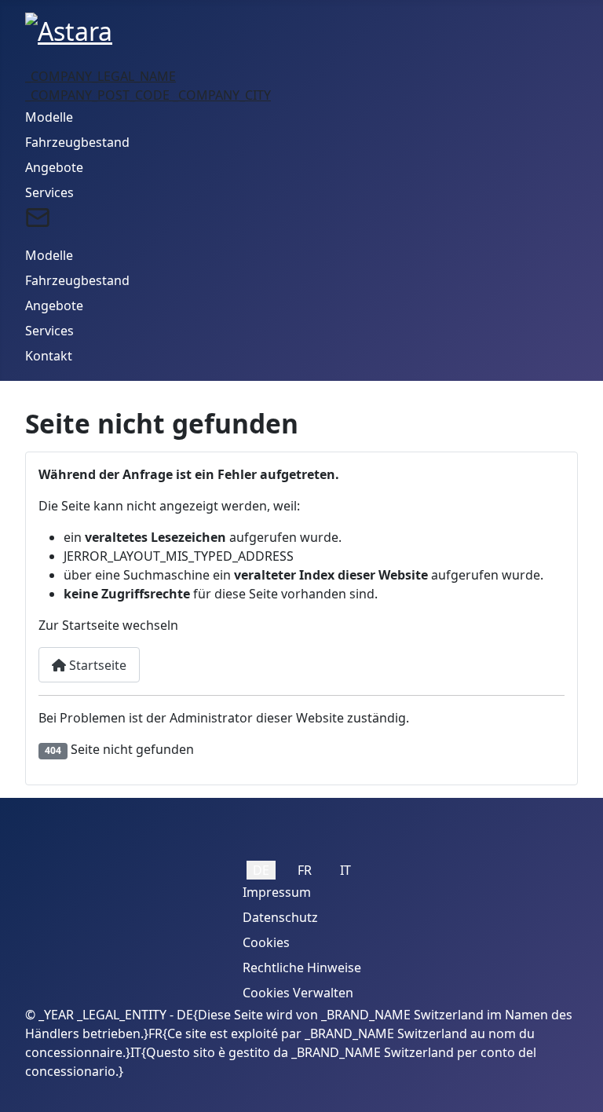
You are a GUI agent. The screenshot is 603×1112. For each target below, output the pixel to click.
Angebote (54, 167)
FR (305, 870)
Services (49, 192)
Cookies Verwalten (298, 992)
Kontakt (48, 355)
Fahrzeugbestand (77, 142)
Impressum (277, 892)
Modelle (49, 117)
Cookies (266, 942)
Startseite (96, 665)
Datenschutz (280, 917)
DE (261, 870)
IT (345, 870)
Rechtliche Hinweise (302, 967)
